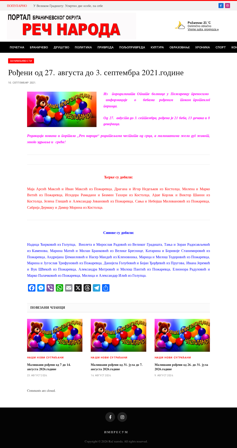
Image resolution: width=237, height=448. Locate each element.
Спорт (220, 47)
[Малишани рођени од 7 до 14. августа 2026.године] (54, 335)
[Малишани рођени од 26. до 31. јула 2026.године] (182, 335)
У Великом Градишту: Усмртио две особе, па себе (68, 6)
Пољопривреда (132, 47)
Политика (83, 47)
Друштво (61, 47)
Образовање (179, 47)
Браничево (39, 47)
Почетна (17, 47)
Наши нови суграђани (45, 357)
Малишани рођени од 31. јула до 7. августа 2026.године (117, 366)
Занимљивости (21, 60)
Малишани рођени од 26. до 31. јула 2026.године (181, 366)
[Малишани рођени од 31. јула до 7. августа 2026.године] (118, 335)
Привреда (105, 47)
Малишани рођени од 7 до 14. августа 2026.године (49, 366)
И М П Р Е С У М (116, 432)
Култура (157, 47)
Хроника (202, 47)
